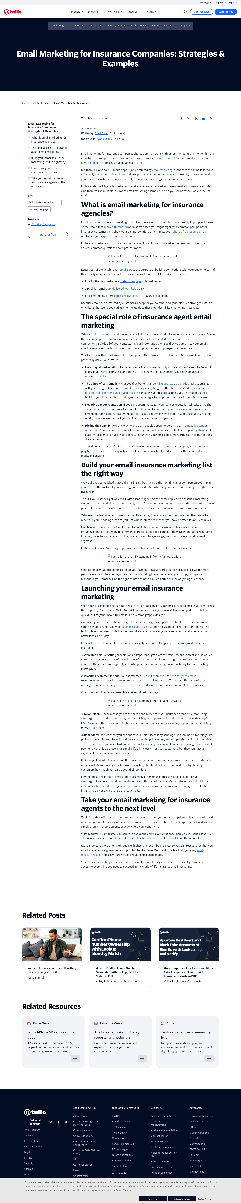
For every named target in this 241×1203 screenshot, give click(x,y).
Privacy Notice (76, 1190)
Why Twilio (112, 11)
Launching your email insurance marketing (44, 170)
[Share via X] (189, 118)
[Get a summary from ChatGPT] (51, 1122)
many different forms (117, 227)
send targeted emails (183, 676)
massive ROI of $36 (128, 295)
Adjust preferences (182, 1199)
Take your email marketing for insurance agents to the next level (48, 182)
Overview (78, 25)
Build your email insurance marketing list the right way (48, 160)
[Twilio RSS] (212, 118)
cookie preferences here (172, 1186)
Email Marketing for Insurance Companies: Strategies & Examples (43, 127)
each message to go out (137, 626)
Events (155, 25)
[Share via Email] (204, 118)
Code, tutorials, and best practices (44, 202)
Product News (138, 25)
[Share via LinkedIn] (197, 118)
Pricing (150, 11)
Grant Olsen (101, 133)
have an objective (92, 162)
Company (184, 25)
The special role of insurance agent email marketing (49, 149)
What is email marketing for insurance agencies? (48, 139)
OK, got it (153, 1199)
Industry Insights (116, 25)
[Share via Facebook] (182, 118)
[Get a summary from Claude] (66, 1122)
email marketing (162, 170)
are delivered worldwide (123, 288)
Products (75, 11)
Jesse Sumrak (104, 138)
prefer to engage (130, 281)
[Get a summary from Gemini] (59, 1122)
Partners (169, 25)
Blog (24, 103)
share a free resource (186, 231)
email (123, 269)
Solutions (93, 11)
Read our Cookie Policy (207, 1199)
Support (220, 2)
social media (162, 158)
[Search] (185, 12)
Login (231, 2)
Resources (133, 11)
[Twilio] (13, 12)
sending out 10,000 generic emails (174, 383)
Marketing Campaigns (39, 209)
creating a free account (114, 862)
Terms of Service (123, 1190)
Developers (95, 25)
